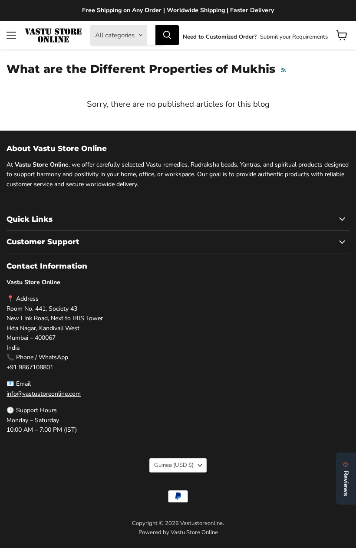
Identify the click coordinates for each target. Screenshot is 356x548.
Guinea (174, 465)
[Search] (167, 35)
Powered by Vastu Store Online (178, 532)
